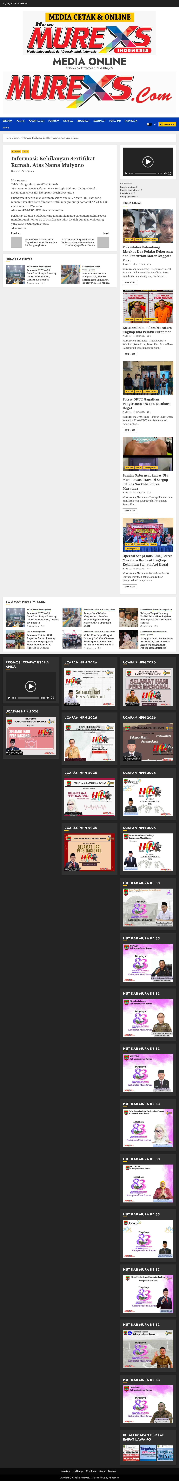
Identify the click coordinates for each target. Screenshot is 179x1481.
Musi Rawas (91, 1471)
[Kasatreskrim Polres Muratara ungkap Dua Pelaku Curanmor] (148, 306)
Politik (20, 120)
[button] (155, 124)
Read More (130, 282)
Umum (25, 152)
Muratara (65, 1471)
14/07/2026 (140, 412)
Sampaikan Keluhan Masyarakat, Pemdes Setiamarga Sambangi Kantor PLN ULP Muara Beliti (96, 280)
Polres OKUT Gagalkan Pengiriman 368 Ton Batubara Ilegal (146, 403)
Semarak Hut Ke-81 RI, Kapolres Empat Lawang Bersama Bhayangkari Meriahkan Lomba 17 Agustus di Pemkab (41, 641)
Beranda (7, 120)
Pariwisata (131, 120)
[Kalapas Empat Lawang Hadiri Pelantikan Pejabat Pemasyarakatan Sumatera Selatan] (128, 617)
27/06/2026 (141, 569)
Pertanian (115, 120)
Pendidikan (83, 120)
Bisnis (6, 127)
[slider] (145, 173)
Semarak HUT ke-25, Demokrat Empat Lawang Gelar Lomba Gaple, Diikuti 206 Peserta (42, 275)
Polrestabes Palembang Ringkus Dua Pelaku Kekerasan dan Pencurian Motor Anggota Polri (148, 253)
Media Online (90, 61)
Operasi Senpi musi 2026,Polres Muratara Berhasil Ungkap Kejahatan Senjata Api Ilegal (147, 560)
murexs (16, 171)
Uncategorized (44, 266)
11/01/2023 (29, 171)
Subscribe (169, 124)
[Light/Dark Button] (149, 124)
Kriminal (68, 120)
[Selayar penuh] (169, 173)
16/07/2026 (141, 336)
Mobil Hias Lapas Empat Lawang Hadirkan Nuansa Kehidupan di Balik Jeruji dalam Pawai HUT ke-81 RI (99, 640)
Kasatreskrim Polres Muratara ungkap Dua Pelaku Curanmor (147, 329)
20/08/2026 (148, 626)
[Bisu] (165, 173)
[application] (148, 162)
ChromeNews (98, 1477)
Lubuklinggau (78, 1471)
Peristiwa (53, 120)
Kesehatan (99, 120)
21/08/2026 (34, 283)
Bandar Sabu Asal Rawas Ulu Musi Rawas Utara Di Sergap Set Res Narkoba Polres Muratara (145, 481)
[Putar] (126, 173)
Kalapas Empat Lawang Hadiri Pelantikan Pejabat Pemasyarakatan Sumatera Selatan (156, 618)
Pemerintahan (36, 120)
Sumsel (102, 1471)
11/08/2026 (141, 264)
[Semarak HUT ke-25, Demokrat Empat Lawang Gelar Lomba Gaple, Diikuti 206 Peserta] (15, 274)
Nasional (112, 1471)
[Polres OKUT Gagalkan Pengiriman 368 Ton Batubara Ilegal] (148, 378)
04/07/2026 (140, 493)
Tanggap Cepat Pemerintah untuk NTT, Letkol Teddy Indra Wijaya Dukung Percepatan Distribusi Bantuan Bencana (156, 645)
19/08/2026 (91, 648)
